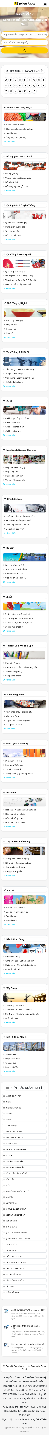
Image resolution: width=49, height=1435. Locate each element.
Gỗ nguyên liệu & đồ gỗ (19, 156)
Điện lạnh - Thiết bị (13, 760)
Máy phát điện (11, 1067)
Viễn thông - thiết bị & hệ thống (19, 369)
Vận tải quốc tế (12, 716)
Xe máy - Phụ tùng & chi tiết (18, 520)
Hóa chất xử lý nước (14, 818)
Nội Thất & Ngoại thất (15, 1215)
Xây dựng (11, 988)
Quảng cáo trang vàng (25, 1326)
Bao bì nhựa (11, 133)
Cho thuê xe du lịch (14, 573)
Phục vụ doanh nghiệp (16, 1149)
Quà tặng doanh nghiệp (19, 254)
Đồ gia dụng (11, 1143)
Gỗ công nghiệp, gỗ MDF (16, 186)
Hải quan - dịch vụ (14, 724)
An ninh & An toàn (14, 1096)
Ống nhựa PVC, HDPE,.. (16, 137)
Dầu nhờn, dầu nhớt (15, 529)
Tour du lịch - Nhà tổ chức (16, 569)
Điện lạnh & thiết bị (17, 743)
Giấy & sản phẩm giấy (15, 1167)
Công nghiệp (11, 1125)
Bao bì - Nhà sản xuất (15, 907)
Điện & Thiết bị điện (16, 1037)
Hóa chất (11, 792)
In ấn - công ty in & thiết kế (17, 614)
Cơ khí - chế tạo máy (14, 426)
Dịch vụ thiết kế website (27, 1344)
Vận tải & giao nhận (14, 1161)
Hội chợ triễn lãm (13, 235)
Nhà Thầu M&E (12, 1018)
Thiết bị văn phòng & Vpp (19, 645)
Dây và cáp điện (12, 1058)
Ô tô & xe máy (14, 499)
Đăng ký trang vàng (28, 1309)
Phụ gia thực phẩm (13, 871)
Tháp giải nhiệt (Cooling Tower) (19, 773)
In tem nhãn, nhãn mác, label (18, 622)
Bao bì (10, 890)
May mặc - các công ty (15, 467)
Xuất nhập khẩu (16, 694)
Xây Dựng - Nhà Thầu (15, 1005)
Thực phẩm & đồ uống (18, 841)
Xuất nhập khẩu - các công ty (19, 711)
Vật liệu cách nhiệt (13, 769)
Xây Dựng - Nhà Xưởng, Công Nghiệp (22, 1014)
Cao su (9, 1114)
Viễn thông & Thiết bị (17, 352)
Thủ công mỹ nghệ (17, 303)
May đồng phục (12, 471)
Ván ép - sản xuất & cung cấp (18, 178)
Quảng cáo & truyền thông (20, 205)
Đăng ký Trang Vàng (15, 1366)
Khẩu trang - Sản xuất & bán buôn (20, 965)
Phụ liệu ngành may (14, 475)
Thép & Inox (11, 1250)
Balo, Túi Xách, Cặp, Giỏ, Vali (18, 284)
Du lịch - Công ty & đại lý (16, 565)
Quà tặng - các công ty (15, 271)
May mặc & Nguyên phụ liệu (21, 450)
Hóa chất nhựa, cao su (15, 822)
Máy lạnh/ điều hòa (14, 765)
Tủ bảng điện (11, 1063)
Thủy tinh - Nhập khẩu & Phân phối (21, 280)
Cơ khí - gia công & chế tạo (17, 418)
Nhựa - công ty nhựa (15, 124)
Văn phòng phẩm (13, 675)
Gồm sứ (9, 333)
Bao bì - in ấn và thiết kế (17, 912)
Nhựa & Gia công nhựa (19, 107)
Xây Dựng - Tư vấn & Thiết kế (18, 1009)
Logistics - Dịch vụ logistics (18, 720)
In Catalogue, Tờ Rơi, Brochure (19, 618)
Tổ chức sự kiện (12, 231)
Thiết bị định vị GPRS (14, 382)
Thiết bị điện (10, 1054)
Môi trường (11, 1203)
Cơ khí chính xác (12, 422)
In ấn (9, 596)
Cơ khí (9, 401)
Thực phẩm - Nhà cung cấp (17, 858)
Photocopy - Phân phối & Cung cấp (21, 667)
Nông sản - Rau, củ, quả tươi (18, 863)
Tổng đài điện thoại (14, 373)
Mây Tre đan (11, 324)
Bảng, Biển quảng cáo (15, 226)
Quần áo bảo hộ (12, 969)
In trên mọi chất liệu (14, 626)
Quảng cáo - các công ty (16, 222)
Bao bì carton (12, 920)
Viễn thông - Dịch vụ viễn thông (19, 377)
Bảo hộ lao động (15, 939)
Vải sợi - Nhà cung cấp (15, 480)
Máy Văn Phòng (12, 663)
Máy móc (9, 1197)
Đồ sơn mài (11, 329)
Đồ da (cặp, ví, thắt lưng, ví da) (19, 275)
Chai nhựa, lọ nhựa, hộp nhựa (19, 129)
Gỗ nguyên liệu (12, 173)
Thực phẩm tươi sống (15, 867)
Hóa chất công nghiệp (15, 814)
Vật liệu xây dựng (13, 1274)
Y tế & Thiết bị (11, 1244)
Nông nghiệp (11, 1221)
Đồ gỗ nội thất (11, 182)
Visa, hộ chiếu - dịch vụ (15, 577)
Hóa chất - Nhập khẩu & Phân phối (20, 809)
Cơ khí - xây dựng (13, 431)
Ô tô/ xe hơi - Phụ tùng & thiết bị (20, 516)
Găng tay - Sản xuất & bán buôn (19, 960)
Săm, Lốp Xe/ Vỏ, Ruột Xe (17, 524)
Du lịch (10, 547)
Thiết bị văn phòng (13, 671)
